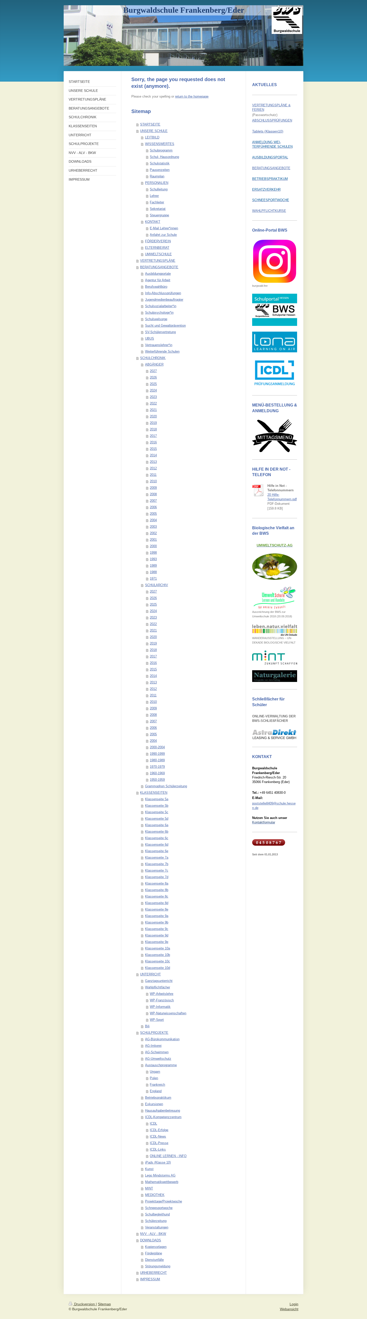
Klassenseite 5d (156, 818)
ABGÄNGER (154, 364)
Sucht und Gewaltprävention (165, 325)
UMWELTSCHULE (158, 254)
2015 (153, 449)
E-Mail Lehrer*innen (164, 228)
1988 (153, 572)
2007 (153, 501)
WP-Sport (157, 1020)
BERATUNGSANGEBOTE (159, 267)
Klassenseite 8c (156, 896)
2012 (153, 468)
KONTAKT (152, 222)
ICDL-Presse (159, 1143)
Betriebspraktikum (158, 1097)
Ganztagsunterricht (159, 981)
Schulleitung (159, 189)
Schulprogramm (161, 150)
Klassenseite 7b (156, 864)
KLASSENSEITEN (153, 792)
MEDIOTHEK (155, 1195)
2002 (153, 533)
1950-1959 (157, 780)
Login (294, 1304)
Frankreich (157, 1084)
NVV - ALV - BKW (153, 1234)
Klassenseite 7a (156, 857)
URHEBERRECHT (153, 1273)
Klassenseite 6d (156, 844)
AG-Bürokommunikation (162, 1039)
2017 (153, 436)
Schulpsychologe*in (159, 312)
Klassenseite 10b (157, 955)
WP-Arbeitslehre (161, 994)
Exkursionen (154, 1104)
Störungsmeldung (157, 1266)
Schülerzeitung (156, 1221)
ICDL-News (158, 1136)
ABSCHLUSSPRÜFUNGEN (272, 120)
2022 (153, 403)
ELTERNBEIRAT (157, 248)
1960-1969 (157, 773)
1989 (153, 565)
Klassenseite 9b (156, 922)
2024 (153, 390)
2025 (153, 384)
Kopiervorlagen (156, 1247)
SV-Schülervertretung (160, 332)
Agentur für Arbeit (157, 280)
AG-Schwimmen (157, 1052)
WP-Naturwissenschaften (168, 1013)
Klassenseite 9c (156, 929)
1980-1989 (157, 760)
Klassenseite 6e (156, 851)
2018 (153, 429)
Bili (147, 1026)
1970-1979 (157, 767)
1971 (153, 578)
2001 (153, 539)
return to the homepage (191, 96)
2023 (153, 397)
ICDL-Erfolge (159, 1130)
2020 (153, 416)
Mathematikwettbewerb (161, 1182)
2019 (153, 423)
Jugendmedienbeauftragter (164, 299)
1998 (153, 552)
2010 (153, 481)
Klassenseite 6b (156, 831)
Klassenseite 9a (156, 916)
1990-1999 (157, 754)
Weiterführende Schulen (162, 351)
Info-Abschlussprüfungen (163, 293)
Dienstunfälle (154, 1260)
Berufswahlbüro (156, 286)
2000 (153, 546)
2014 (153, 455)
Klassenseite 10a (157, 948)
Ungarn (155, 1071)
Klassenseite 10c (157, 961)
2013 (153, 462)
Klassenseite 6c (156, 838)
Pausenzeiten (160, 170)
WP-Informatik (160, 1007)
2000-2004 (157, 747)
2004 (153, 520)
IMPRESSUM (150, 1279)
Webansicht (289, 1309)
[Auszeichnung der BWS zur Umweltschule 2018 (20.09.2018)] (274, 598)
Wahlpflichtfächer (157, 987)
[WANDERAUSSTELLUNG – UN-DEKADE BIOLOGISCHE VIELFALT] (274, 630)
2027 (153, 371)
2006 (153, 507)
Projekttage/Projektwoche (163, 1201)
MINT (149, 1188)
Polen (154, 1078)
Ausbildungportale (158, 273)
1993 (153, 559)
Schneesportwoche (159, 1208)
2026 (153, 377)
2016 (153, 442)
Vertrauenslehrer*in (158, 345)
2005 (153, 514)
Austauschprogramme (161, 1065)
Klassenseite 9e (156, 942)
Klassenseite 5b (156, 805)
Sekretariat (158, 209)
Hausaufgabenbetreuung (162, 1110)
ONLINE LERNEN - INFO (168, 1156)
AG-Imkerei (153, 1046)
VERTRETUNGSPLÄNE (157, 261)
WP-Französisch (162, 1000)
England (156, 1091)
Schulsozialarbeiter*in (160, 306)
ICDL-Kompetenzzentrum (163, 1117)
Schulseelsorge (156, 319)
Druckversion (84, 1304)
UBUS (149, 338)
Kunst (149, 1169)
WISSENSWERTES (159, 144)
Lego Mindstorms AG (160, 1175)
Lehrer (154, 196)
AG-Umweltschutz (158, 1058)
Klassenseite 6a (156, 825)
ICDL (153, 1123)
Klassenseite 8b (156, 890)
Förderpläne (153, 1253)
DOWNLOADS (150, 1240)
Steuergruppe (159, 215)
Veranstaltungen (156, 1227)
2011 (153, 475)
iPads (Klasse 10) (158, 1162)
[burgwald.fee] (274, 261)
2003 (153, 526)
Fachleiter (157, 202)
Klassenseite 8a (156, 883)
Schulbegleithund (157, 1214)
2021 (153, 410)
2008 (153, 494)
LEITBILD (152, 137)
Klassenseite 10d (157, 968)
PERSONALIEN (156, 183)
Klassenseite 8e (156, 909)
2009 (153, 488)
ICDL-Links (158, 1149)
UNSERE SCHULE (154, 131)
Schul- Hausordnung (164, 157)
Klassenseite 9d (156, 935)
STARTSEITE (150, 124)
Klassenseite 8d (156, 903)
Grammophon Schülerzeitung (166, 786)
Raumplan (157, 176)
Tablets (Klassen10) (267, 131)
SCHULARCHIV (156, 585)
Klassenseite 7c (156, 870)
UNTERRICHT (150, 974)
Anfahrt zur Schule (163, 235)
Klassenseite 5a (156, 799)
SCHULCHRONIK (153, 358)
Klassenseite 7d (156, 877)
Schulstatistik (160, 163)
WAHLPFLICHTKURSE (269, 211)
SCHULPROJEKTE (154, 1033)
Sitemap (104, 1304)
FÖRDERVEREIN (158, 241)
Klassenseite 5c (156, 812)
